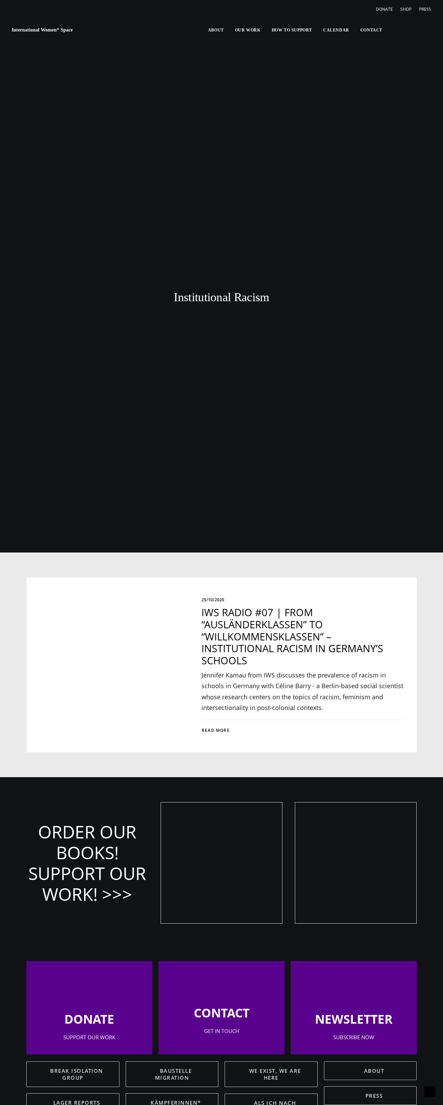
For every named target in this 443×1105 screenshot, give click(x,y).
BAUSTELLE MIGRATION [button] (174, 1074)
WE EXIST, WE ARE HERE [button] (276, 1074)
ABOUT (216, 30)
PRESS (425, 9)
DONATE (384, 9)
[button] (391, 30)
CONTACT (371, 30)
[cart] (426, 30)
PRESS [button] (374, 1095)
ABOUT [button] (374, 1070)
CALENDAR (336, 30)
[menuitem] (386, 9)
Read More (216, 730)
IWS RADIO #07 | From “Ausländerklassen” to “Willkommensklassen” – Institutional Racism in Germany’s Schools (292, 636)
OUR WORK (248, 30)
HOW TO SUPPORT (292, 30)
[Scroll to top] (429, 1091)
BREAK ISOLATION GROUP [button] (77, 1074)
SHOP (406, 9)
